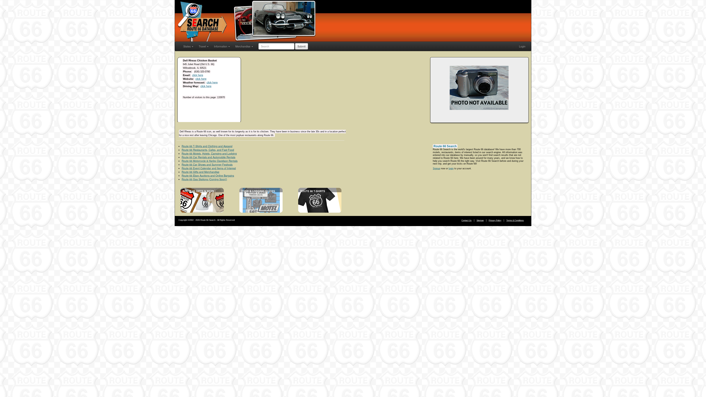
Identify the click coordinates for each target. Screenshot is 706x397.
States (187, 46)
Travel (203, 46)
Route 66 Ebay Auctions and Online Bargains (208, 175)
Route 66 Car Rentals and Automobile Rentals (208, 157)
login (451, 168)
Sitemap (480, 220)
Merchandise (243, 46)
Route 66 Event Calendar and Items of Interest (209, 168)
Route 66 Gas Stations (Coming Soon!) (204, 179)
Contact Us (466, 220)
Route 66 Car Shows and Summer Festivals (207, 164)
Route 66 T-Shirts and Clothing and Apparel (207, 146)
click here (197, 75)
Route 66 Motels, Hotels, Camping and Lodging (209, 153)
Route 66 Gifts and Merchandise (200, 172)
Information (221, 46)
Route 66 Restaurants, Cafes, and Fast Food (208, 150)
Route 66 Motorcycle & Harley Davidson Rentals (210, 161)
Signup (436, 168)
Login (522, 46)
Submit (301, 46)
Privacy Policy (495, 220)
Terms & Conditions (515, 220)
